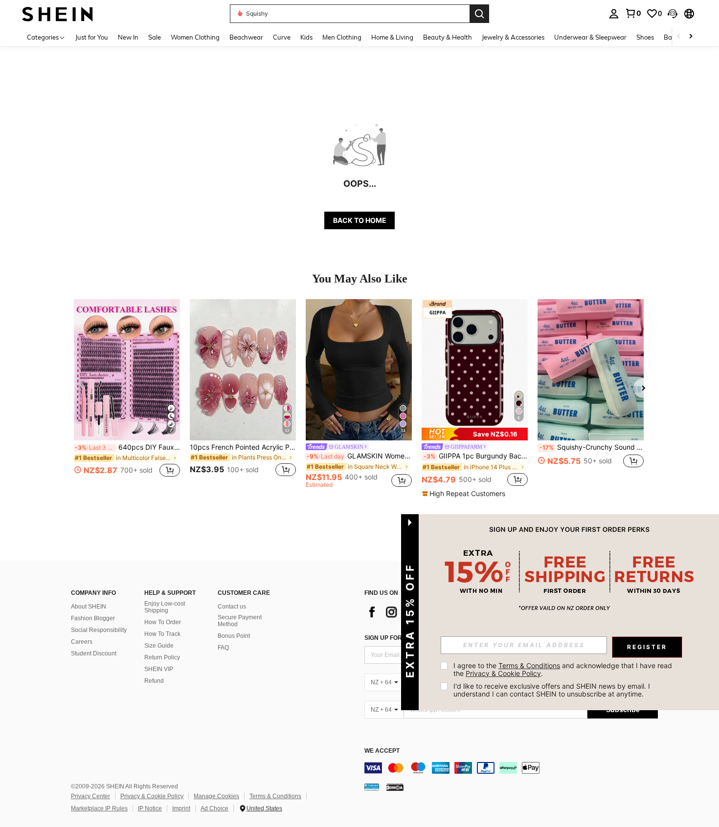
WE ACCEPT (382, 751)
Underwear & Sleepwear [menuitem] (590, 37)
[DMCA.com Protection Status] (395, 786)
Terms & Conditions (275, 796)
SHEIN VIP (158, 669)
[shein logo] (57, 13)
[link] (633, 13)
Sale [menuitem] (154, 37)
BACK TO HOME (359, 220)
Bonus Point (234, 635)
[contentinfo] (511, 768)
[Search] (479, 13)
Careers (81, 641)
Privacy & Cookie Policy (151, 796)
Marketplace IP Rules (99, 808)
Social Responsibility (99, 630)
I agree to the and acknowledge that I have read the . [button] (563, 669)
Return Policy (162, 657)
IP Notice (150, 808)
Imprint (181, 808)
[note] (475, 434)
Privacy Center (90, 796)
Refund (154, 680)
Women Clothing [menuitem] (195, 37)
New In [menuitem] (128, 37)
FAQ (223, 647)
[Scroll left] (678, 36)
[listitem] (127, 393)
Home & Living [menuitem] (392, 37)
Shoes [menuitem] (645, 37)
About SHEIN (88, 606)
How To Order (162, 622)
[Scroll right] (690, 36)
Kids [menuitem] (306, 37)
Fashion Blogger (93, 618)
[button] (672, 14)
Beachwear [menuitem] (246, 37)
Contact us (232, 606)
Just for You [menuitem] (91, 37)
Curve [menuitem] (282, 37)
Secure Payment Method (240, 621)
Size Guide (159, 645)
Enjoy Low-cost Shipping (164, 607)
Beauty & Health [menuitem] (447, 37)
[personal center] (614, 14)
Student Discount (93, 653)
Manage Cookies (216, 796)
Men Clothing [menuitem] (341, 37)
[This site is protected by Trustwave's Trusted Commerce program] (371, 786)
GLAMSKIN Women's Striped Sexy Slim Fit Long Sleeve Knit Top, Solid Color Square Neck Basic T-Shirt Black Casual (359, 456)
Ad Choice (214, 808)
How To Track (162, 634)
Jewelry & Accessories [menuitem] (513, 37)
